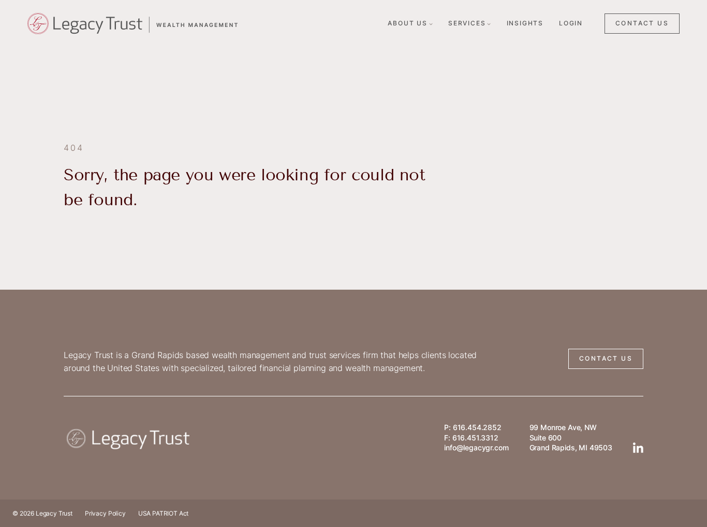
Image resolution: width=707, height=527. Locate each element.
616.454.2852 (477, 427)
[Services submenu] (489, 23)
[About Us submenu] (431, 23)
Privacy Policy (105, 513)
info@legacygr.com (476, 447)
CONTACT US (642, 23)
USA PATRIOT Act (163, 513)
